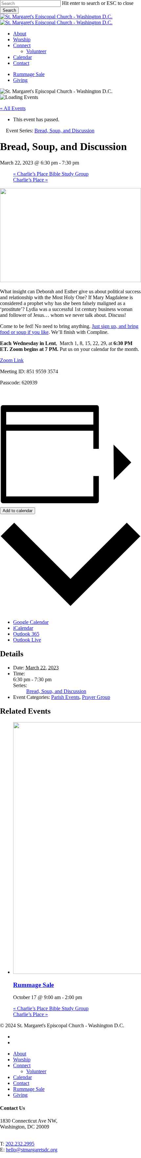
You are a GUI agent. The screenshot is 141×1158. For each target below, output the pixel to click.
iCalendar (23, 628)
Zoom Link (12, 360)
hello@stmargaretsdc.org (31, 1149)
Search (9, 10)
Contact (21, 1083)
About (19, 1053)
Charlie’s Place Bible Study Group (51, 174)
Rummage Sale (33, 984)
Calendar (22, 1077)
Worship (21, 1059)
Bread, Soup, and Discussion (56, 691)
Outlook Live (27, 640)
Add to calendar (17, 510)
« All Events (13, 108)
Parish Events (65, 697)
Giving (20, 1095)
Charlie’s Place (30, 180)
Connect (21, 1065)
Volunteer (36, 1071)
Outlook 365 (26, 634)
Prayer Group (96, 697)
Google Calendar (31, 622)
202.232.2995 (20, 1144)
